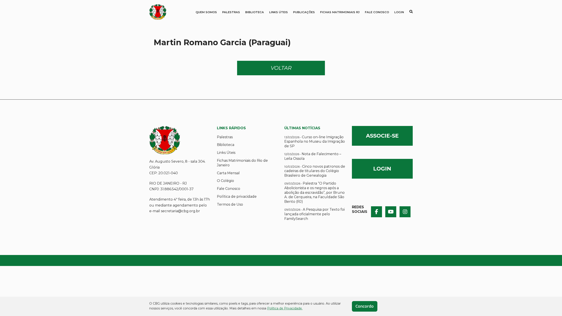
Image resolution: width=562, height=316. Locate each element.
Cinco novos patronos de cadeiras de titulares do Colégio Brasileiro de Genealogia (314, 171)
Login (399, 12)
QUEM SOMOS (206, 12)
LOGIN (382, 168)
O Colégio (225, 181)
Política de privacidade (237, 196)
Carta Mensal (228, 173)
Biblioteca (254, 12)
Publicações (304, 12)
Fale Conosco (377, 12)
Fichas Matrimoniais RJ (340, 12)
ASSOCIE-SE (382, 136)
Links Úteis (278, 12)
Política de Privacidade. (285, 308)
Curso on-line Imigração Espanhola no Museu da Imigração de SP (314, 141)
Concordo (364, 306)
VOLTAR (281, 68)
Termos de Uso (230, 204)
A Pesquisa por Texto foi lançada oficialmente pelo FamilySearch (314, 214)
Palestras (231, 12)
